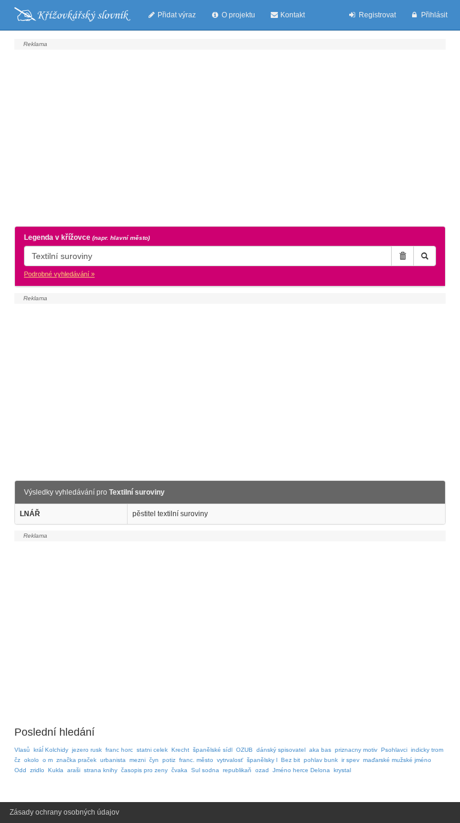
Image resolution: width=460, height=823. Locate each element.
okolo (31, 760)
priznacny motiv (356, 749)
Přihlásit (433, 15)
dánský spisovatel (280, 749)
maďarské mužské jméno (397, 760)
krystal (342, 770)
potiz (168, 760)
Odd (20, 770)
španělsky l (262, 760)
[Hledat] (424, 256)
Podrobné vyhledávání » (59, 274)
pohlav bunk (321, 760)
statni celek (152, 749)
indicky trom (427, 749)
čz (17, 760)
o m (48, 760)
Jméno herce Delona (301, 770)
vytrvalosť (230, 760)
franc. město (196, 760)
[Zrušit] (402, 256)
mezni (137, 760)
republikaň (237, 770)
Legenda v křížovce (87, 237)
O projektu (237, 15)
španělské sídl (212, 749)
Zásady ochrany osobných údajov (64, 812)
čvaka (179, 770)
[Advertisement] (230, 136)
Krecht (180, 749)
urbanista (113, 760)
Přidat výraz (176, 15)
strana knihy (100, 770)
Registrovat (376, 15)
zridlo (37, 770)
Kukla (55, 770)
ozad (262, 770)
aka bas (320, 749)
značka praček (76, 760)
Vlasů (22, 749)
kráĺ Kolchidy (51, 749)
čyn (154, 760)
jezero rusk (87, 749)
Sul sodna (205, 770)
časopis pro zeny (144, 770)
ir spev (350, 760)
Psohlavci (394, 749)
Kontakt (292, 15)
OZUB (244, 749)
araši (73, 770)
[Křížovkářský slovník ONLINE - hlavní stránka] (72, 15)
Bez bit (290, 760)
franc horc (119, 749)
